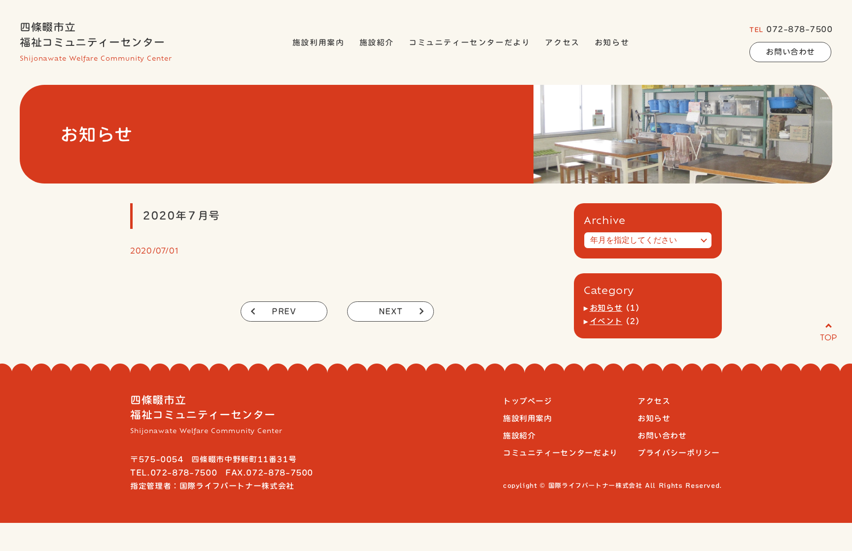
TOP (828, 336)
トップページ (527, 401)
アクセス (562, 42)
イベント (606, 321)
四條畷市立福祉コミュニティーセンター (96, 42)
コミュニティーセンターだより (469, 42)
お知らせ (612, 42)
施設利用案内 (318, 42)
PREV (284, 311)
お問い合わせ (790, 52)
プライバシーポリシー (678, 453)
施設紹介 (376, 42)
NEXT (391, 311)
